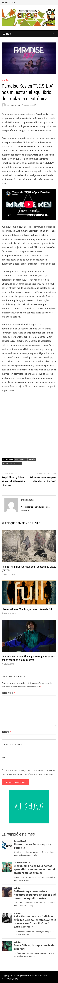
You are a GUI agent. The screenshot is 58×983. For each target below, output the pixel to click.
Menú (8, 33)
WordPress (7, 978)
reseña (32, 459)
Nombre (6, 732)
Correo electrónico (13, 744)
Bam (15, 978)
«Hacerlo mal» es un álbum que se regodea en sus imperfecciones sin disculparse (28, 658)
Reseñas (5, 80)
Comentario (8, 693)
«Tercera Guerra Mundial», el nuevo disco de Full (27, 609)
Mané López (15, 105)
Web (4, 757)
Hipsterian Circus (26, 975)
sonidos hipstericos (12, 463)
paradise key (20, 459)
